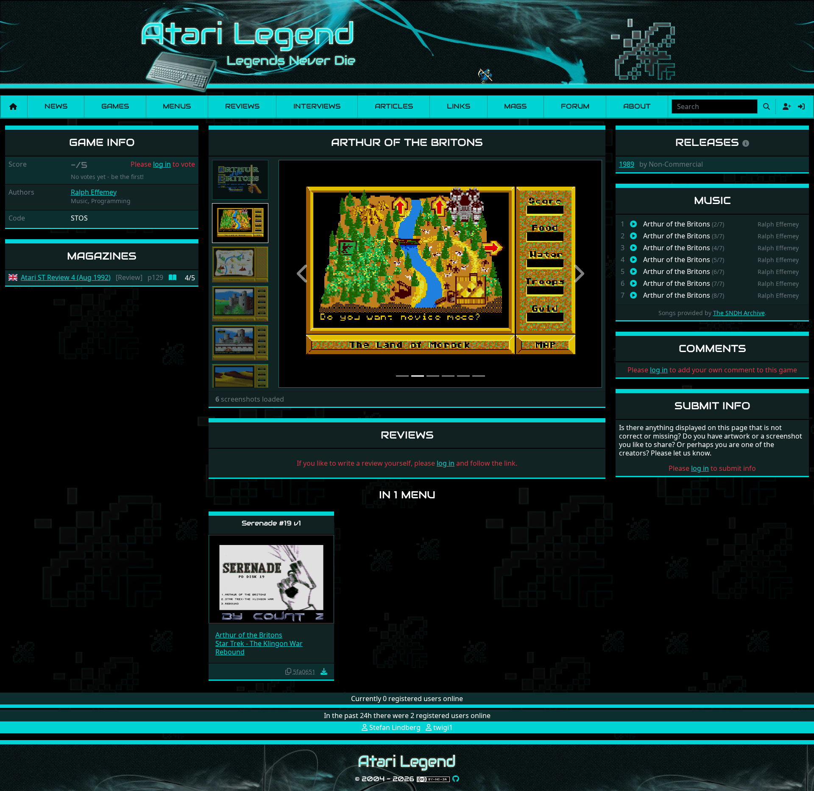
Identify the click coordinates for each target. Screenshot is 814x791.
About (637, 106)
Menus (177, 106)
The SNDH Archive (739, 313)
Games (115, 106)
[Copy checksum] (288, 671)
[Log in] (801, 106)
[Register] (785, 106)
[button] (303, 274)
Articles (394, 106)
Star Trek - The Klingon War (259, 643)
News (56, 106)
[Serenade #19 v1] (271, 578)
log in (162, 164)
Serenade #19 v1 (271, 523)
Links (458, 106)
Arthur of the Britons (248, 635)
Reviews (242, 106)
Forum (575, 106)
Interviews (316, 106)
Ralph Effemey (94, 192)
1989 (626, 164)
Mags (515, 106)
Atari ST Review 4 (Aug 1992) (66, 278)
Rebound (230, 652)
